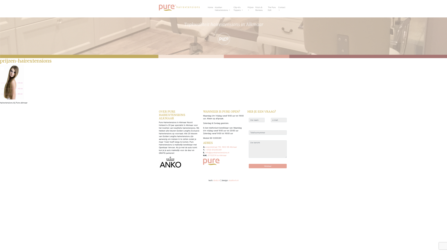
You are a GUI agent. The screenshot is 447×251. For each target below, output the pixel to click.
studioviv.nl (234, 180)
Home (210, 7)
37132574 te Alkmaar (217, 155)
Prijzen (251, 7)
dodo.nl (216, 180)
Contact (281, 7)
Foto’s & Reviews (259, 8)
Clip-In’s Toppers (237, 8)
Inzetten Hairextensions (222, 8)
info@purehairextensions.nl (217, 152)
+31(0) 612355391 (213, 150)
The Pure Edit (272, 8)
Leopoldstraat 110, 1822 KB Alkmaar (221, 147)
